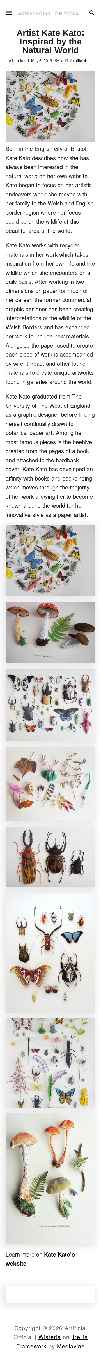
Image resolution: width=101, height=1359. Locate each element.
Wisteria (49, 1337)
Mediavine (71, 1346)
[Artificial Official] (50, 13)
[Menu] (9, 13)
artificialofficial (73, 60)
